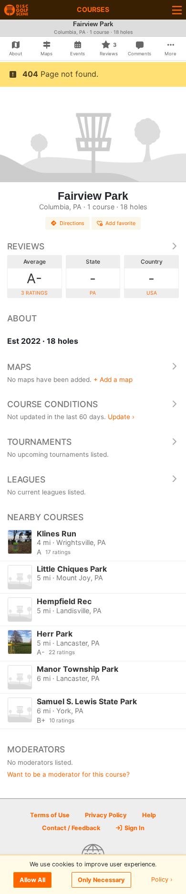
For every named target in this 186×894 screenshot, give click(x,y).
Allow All (32, 880)
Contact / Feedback (71, 828)
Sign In (134, 828)
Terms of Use (50, 815)
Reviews (25, 246)
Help (149, 815)
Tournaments (39, 442)
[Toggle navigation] (177, 10)
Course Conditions (52, 404)
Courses (93, 9)
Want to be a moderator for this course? (68, 774)
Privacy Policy (106, 815)
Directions (72, 223)
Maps (19, 367)
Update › (121, 417)
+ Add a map (113, 379)
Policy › (162, 880)
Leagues (26, 479)
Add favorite (120, 223)
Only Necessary (101, 880)
